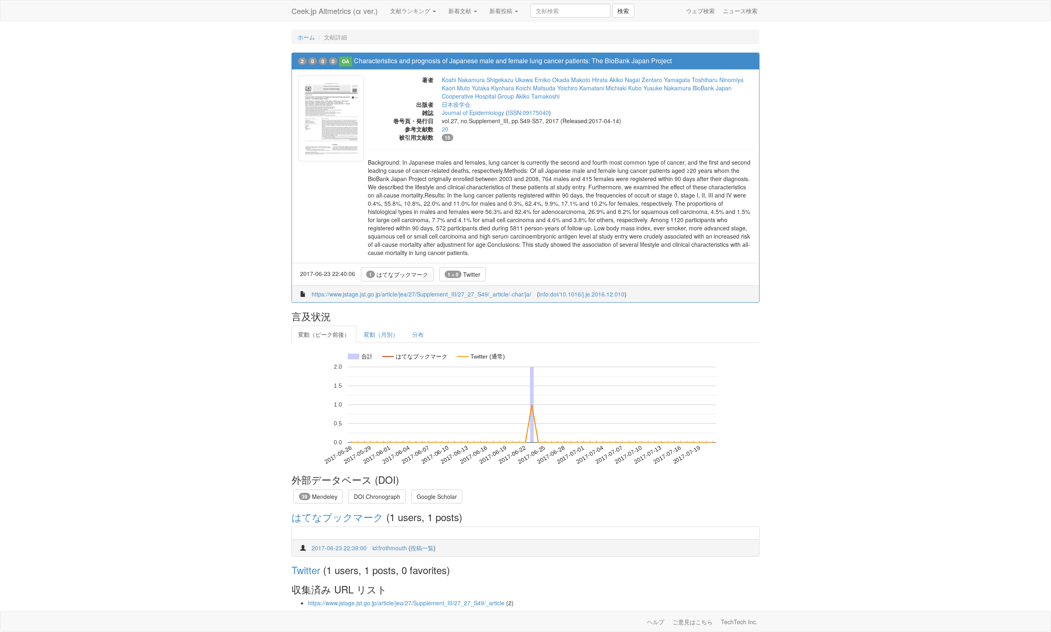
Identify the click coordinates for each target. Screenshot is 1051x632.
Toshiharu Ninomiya (718, 80)
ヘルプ (655, 622)
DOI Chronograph (377, 496)
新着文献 (460, 11)
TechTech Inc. (739, 622)
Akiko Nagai (624, 80)
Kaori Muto (456, 88)
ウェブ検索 (700, 11)
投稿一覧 (422, 548)
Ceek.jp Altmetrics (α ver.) (334, 10)
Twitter (463, 274)
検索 (623, 11)
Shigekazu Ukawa (509, 80)
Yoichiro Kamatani (580, 88)
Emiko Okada (552, 80)
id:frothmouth (389, 548)
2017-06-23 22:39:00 (339, 548)
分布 (418, 334)
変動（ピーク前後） (324, 334)
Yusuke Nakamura (667, 88)
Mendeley (319, 496)
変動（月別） (381, 334)
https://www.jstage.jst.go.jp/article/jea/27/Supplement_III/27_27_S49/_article (406, 603)
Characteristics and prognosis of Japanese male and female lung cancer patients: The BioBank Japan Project (513, 60)
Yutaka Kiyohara (493, 88)
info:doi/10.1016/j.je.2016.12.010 (581, 294)
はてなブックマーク (398, 274)
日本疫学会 (456, 104)
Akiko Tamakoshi (538, 96)
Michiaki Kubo (624, 88)
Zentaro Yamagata (666, 80)
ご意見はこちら (692, 622)
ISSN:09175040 (528, 112)
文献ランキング (411, 11)
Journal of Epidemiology (473, 112)
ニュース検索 (740, 11)
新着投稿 (501, 11)
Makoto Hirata (589, 80)
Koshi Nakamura (463, 80)
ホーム (306, 37)
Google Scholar (437, 496)
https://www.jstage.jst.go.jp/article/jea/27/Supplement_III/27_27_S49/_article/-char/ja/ (421, 294)
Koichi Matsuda (535, 88)
